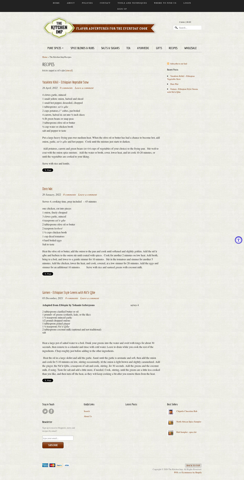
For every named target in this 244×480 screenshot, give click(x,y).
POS (176, 472)
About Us (88, 416)
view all (69, 70)
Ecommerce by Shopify (192, 472)
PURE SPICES (54, 48)
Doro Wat (47, 189)
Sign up (122, 9)
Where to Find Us (165, 3)
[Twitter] (45, 411)
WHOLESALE (190, 48)
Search (87, 411)
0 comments (66, 87)
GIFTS (159, 48)
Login (187, 3)
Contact (105, 3)
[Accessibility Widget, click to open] (238, 240)
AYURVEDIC (143, 48)
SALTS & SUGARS (110, 48)
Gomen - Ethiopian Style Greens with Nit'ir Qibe (68, 292)
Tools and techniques (132, 3)
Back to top (193, 465)
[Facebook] (51, 411)
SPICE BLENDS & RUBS (82, 48)
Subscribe (53, 445)
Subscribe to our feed (178, 63)
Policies (87, 3)
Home (56, 3)
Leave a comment (84, 87)
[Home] (100, 34)
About (71, 3)
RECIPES (173, 48)
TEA (128, 48)
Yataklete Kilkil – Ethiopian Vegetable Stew (65, 82)
